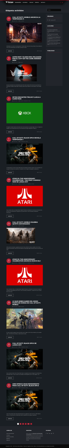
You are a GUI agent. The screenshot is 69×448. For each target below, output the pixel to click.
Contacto (8, 435)
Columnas (25, 2)
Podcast (31, 2)
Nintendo (21, 100)
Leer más (10, 91)
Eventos (37, 2)
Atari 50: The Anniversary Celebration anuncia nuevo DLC (26, 260)
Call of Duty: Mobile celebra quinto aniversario (25, 223)
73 (28, 423)
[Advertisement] (54, 69)
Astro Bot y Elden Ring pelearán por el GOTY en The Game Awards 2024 (26, 58)
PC (20, 141)
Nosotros (8, 438)
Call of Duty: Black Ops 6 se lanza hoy (24, 344)
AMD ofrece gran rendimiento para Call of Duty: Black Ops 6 (25, 385)
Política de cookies (10, 436)
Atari (21, 183)
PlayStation (26, 100)
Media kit (8, 440)
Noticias (43, 2)
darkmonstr (15, 62)
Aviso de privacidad (10, 433)
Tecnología (22, 225)
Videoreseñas (18, 2)
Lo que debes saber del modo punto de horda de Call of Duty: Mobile (26, 303)
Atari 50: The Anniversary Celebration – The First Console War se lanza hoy (26, 180)
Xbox (29, 100)
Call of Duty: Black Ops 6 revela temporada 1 (26, 139)
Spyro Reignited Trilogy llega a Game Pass (26, 98)
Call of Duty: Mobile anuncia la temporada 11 (26, 18)
